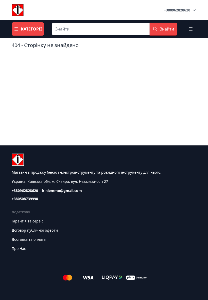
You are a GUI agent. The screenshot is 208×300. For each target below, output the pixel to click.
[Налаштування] (190, 29)
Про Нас (19, 248)
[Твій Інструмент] (18, 10)
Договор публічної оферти (35, 230)
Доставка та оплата (29, 239)
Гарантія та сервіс (27, 221)
